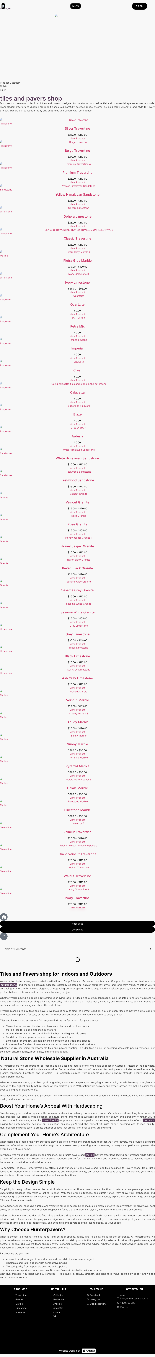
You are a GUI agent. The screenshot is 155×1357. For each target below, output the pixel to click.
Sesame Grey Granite (77, 590)
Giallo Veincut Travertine (77, 854)
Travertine (6, 123)
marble (90, 1154)
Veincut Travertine (77, 832)
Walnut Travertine (77, 876)
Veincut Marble (77, 700)
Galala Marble (77, 788)
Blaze (77, 414)
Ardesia (77, 436)
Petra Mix (77, 326)
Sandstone (6, 189)
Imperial (77, 348)
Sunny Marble (77, 744)
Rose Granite (77, 524)
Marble (4, 255)
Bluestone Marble (77, 810)
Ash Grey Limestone (77, 678)
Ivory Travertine (77, 898)
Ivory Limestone (77, 282)
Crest (77, 370)
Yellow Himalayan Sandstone (77, 194)
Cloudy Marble (77, 722)
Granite (4, 497)
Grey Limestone (77, 634)
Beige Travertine (77, 150)
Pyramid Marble (77, 766)
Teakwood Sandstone (77, 480)
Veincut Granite (77, 502)
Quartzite (77, 304)
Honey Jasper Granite (77, 546)
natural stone (9, 984)
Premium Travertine (77, 172)
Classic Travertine (77, 238)
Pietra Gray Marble (77, 260)
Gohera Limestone (77, 216)
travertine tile (50, 1120)
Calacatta (77, 392)
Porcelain (5, 299)
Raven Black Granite (77, 568)
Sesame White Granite (77, 612)
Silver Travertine (77, 128)
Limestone (6, 211)
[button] (150, 949)
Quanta (90, 1350)
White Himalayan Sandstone (77, 458)
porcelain (149, 1120)
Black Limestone (77, 656)
